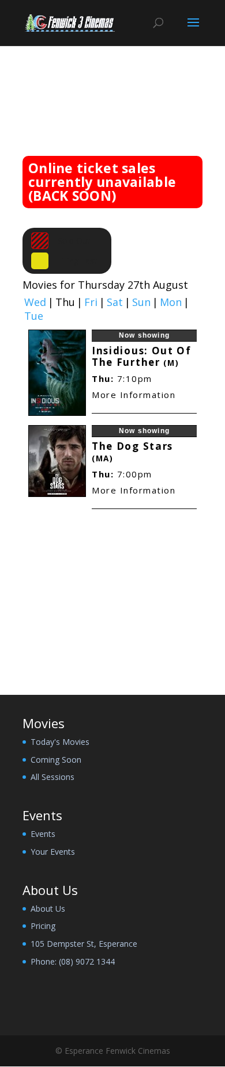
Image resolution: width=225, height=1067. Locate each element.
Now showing (144, 335)
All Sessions (52, 776)
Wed (35, 302)
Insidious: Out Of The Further (142, 356)
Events (43, 833)
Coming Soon (56, 759)
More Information (133, 394)
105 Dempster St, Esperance (84, 943)
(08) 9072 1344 (87, 961)
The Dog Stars (132, 451)
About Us (48, 908)
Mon (171, 302)
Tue (33, 316)
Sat (115, 302)
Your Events (53, 851)
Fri (90, 302)
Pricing (43, 925)
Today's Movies (60, 741)
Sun (141, 302)
